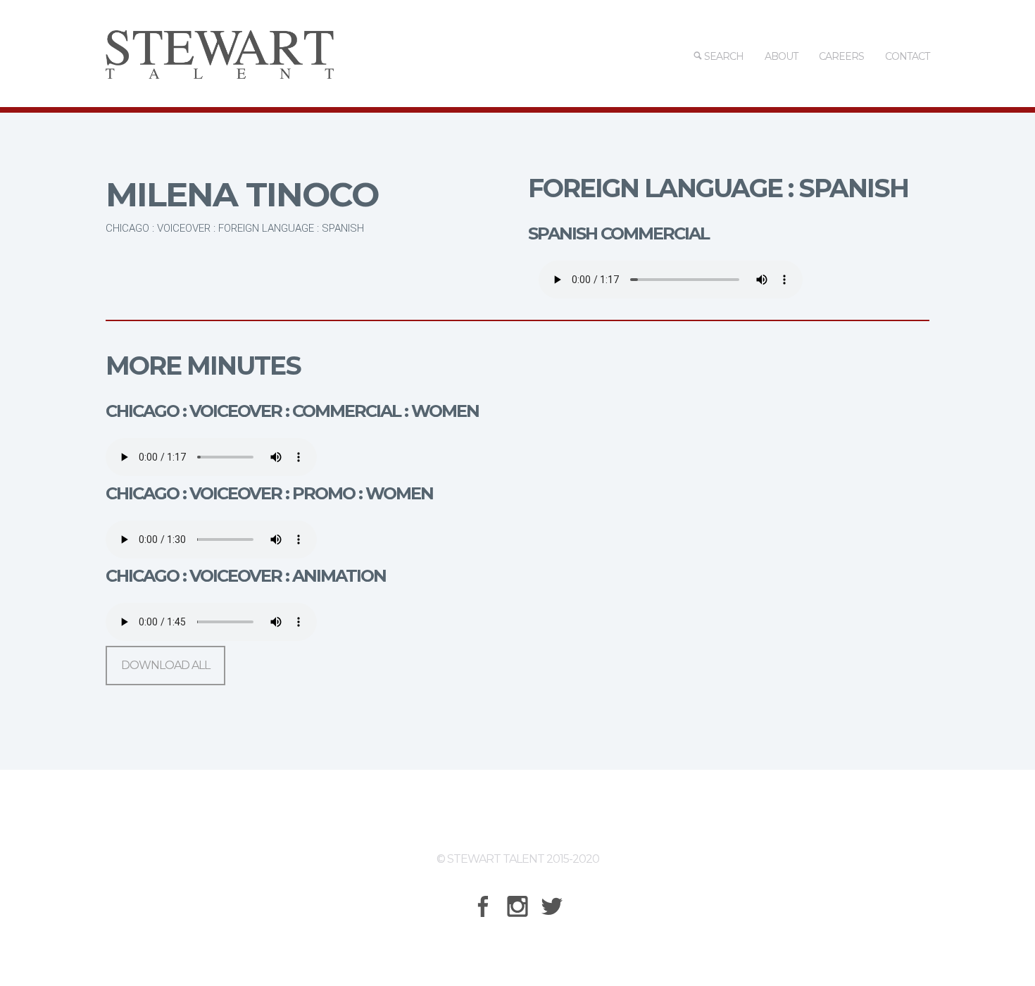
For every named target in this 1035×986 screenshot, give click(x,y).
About (781, 56)
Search (723, 56)
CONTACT (907, 56)
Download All (165, 665)
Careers (841, 56)
